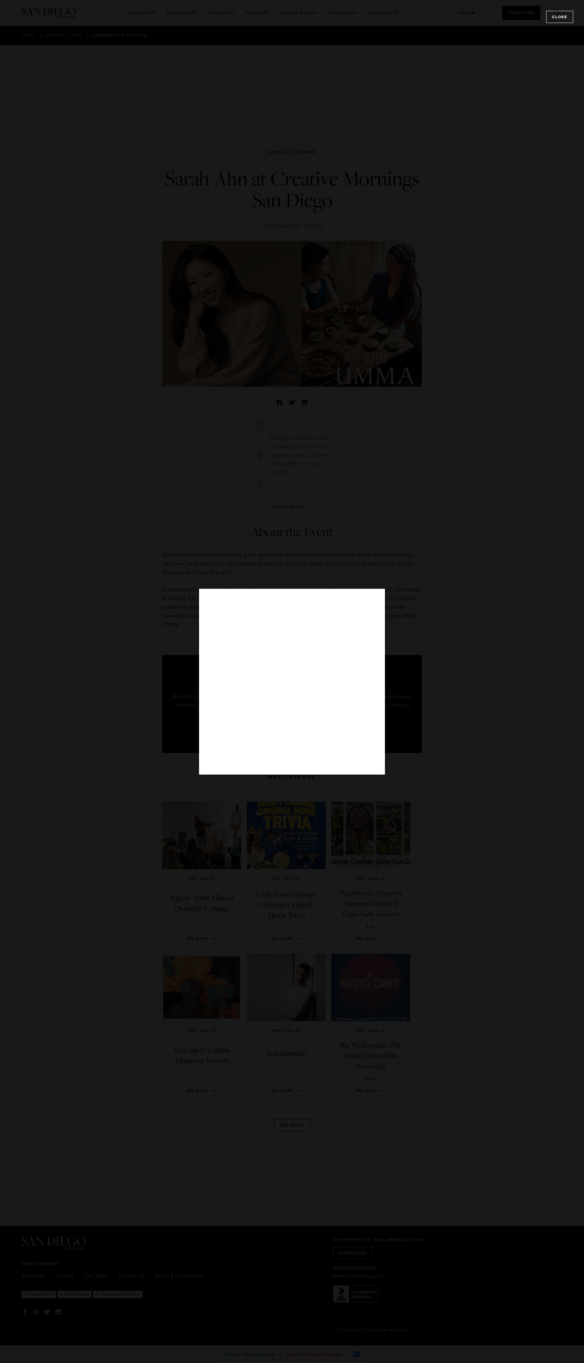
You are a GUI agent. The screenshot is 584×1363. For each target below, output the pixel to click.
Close (559, 17)
